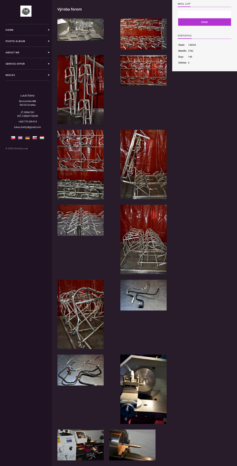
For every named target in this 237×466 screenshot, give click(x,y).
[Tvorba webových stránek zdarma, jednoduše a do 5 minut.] (27, 149)
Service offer (15, 63)
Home (10, 29)
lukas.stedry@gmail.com (27, 127)
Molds (10, 75)
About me (12, 52)
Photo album (15, 41)
